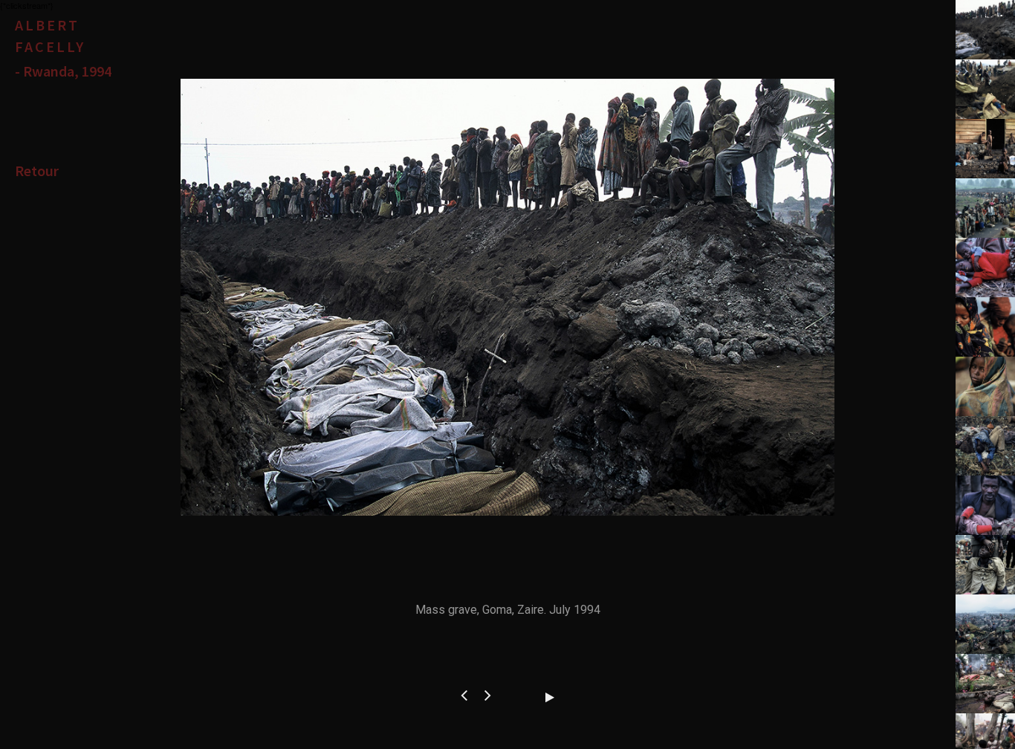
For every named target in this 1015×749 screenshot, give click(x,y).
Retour (37, 170)
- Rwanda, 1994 (63, 71)
